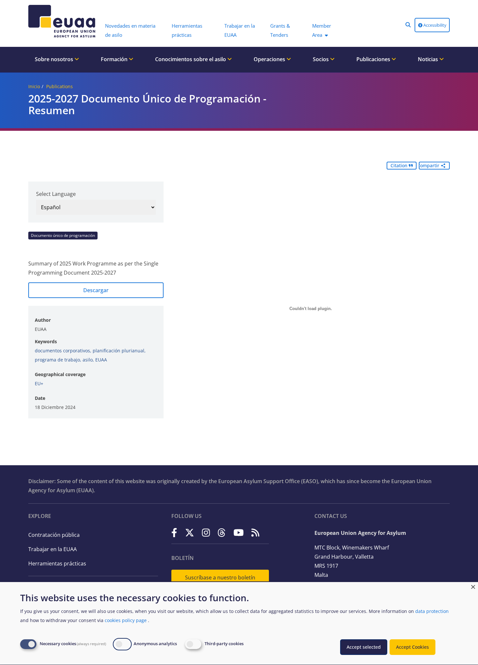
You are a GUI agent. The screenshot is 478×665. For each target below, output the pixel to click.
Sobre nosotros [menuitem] (54, 59)
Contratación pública (54, 534)
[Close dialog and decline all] (473, 586)
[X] (189, 532)
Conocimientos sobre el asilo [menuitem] (191, 59)
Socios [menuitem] (321, 59)
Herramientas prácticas (57, 563)
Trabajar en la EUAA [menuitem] (239, 30)
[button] (408, 24)
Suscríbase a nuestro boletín (220, 577)
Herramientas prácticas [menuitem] (187, 30)
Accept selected (364, 647)
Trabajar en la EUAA (52, 549)
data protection (432, 611)
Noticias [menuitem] (428, 59)
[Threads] (222, 532)
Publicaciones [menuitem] (374, 59)
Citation (400, 165)
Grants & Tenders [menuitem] (280, 30)
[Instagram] (206, 532)
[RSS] (255, 532)
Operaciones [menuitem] (270, 59)
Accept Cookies (412, 647)
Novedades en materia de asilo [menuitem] (130, 30)
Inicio (34, 86)
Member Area (321, 30)
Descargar (96, 290)
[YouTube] (238, 532)
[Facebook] (174, 532)
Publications (59, 86)
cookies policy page (126, 620)
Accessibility (434, 25)
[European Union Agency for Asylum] (63, 21)
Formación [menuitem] (115, 59)
